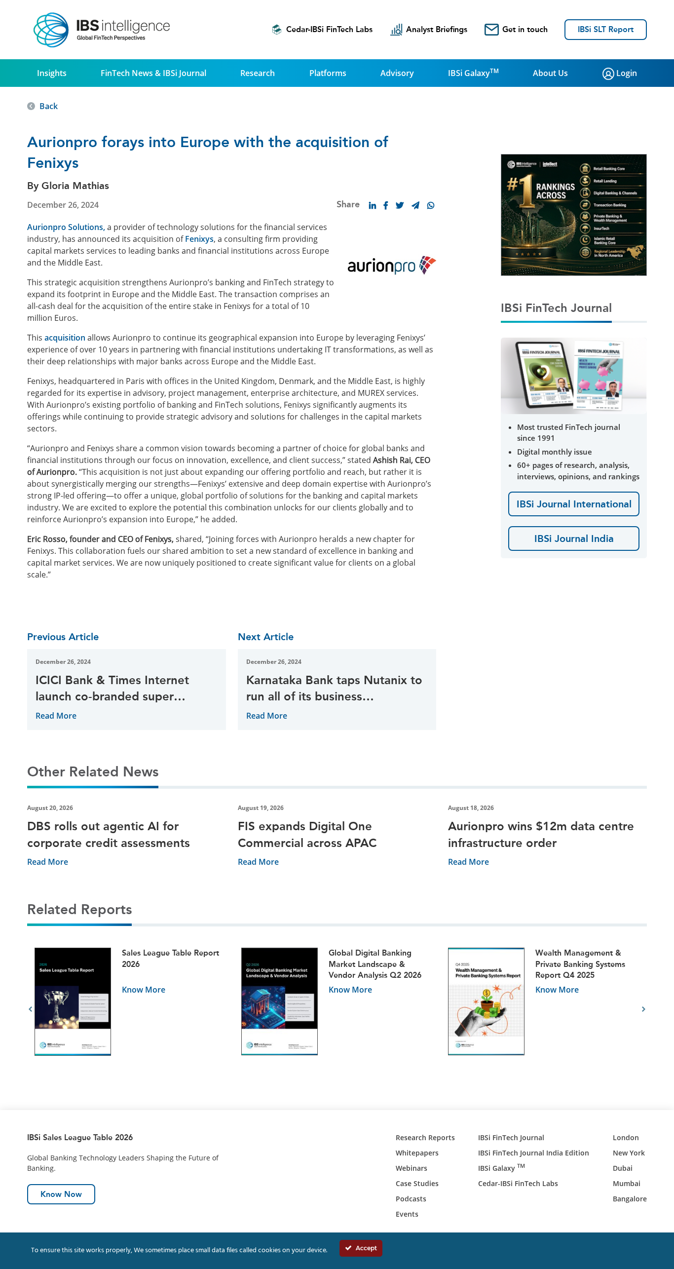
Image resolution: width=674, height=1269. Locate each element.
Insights (52, 73)
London (626, 1137)
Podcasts (411, 1198)
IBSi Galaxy (473, 72)
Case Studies (417, 1183)
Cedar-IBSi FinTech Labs (329, 29)
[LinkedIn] (372, 205)
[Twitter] (400, 205)
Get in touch (525, 29)
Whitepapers (417, 1152)
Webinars (411, 1168)
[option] (130, 1009)
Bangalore (630, 1198)
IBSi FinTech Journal (511, 1137)
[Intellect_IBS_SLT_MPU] (573, 214)
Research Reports (425, 1137)
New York (629, 1152)
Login (625, 73)
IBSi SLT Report (606, 29)
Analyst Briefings (436, 29)
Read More (56, 715)
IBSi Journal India (574, 538)
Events (407, 1214)
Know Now (61, 1194)
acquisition (64, 337)
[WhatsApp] (430, 205)
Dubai (623, 1168)
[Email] (415, 205)
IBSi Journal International (574, 504)
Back (48, 106)
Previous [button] (30, 1009)
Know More (143, 989)
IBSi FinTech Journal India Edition (533, 1152)
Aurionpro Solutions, (66, 227)
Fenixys (199, 238)
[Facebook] (386, 205)
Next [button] (643, 1009)
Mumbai (626, 1183)
